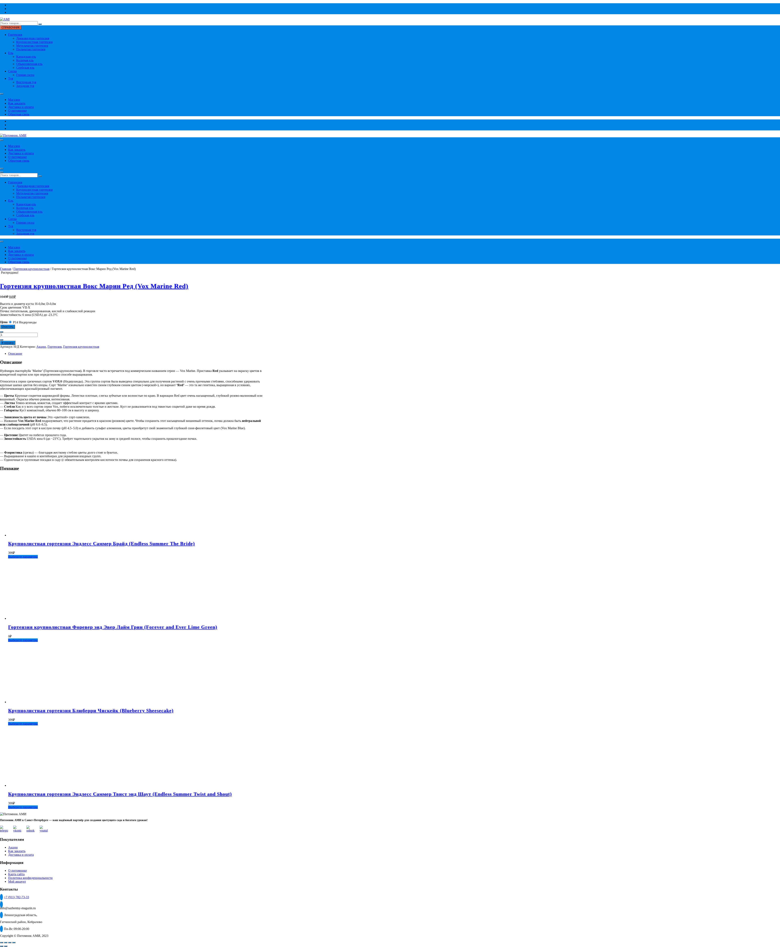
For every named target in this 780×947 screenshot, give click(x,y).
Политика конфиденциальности (30, 878)
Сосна (12, 71)
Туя (10, 78)
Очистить (7, 326)
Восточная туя (26, 82)
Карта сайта (16, 874)
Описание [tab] (15, 353)
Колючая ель (25, 60)
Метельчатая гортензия (32, 45)
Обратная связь (18, 114)
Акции (41, 346)
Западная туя (25, 86)
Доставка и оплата (21, 107)
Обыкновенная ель (29, 64)
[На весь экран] (5, 942)
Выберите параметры (23, 556)
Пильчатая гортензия (30, 49)
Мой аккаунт (17, 881)
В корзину (8, 342)
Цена (4, 322)
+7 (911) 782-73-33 (16, 897)
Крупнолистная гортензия (34, 42)
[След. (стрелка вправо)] (5, 946)
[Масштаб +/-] (1, 942)
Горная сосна (25, 75)
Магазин (14, 99)
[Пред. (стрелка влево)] (1, 946)
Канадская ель (26, 56)
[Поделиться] (9, 942)
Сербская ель (25, 67)
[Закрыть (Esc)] (13, 942)
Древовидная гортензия (32, 38)
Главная (5, 269)
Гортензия (15, 34)
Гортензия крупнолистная (31, 269)
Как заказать (16, 103)
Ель (10, 53)
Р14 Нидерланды (25, 322)
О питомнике (17, 110)
